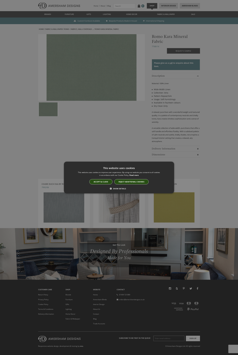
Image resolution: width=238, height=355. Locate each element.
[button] (119, 188)
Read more (134, 175)
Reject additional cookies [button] (131, 182)
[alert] (119, 177)
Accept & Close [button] (101, 182)
